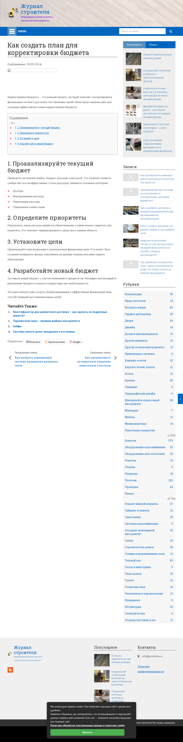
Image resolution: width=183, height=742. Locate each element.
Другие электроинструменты (149, 347)
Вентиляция (149, 294)
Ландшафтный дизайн (149, 393)
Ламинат (149, 387)
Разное (129, 493)
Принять (87, 732)
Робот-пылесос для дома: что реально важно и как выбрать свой (157, 230)
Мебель (149, 417)
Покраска (149, 473)
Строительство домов (149, 547)
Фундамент (149, 600)
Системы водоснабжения (149, 523)
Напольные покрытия (140, 430)
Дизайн (149, 327)
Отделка (149, 460)
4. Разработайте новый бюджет (35, 143)
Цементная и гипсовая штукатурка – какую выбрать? (156, 128)
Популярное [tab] (134, 44)
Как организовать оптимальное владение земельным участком (94, 359)
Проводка (149, 487)
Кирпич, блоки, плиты (149, 367)
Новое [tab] (153, 44)
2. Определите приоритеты (33, 133)
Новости (149, 440)
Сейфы (17, 326)
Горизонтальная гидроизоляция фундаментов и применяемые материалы (157, 145)
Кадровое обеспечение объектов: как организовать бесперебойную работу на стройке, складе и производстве (156, 247)
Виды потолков (149, 300)
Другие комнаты (149, 340)
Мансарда (149, 410)
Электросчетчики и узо (149, 620)
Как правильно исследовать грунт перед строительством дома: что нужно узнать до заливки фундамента (156, 267)
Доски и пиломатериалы (149, 334)
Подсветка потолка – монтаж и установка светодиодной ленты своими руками (155, 94)
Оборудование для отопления (149, 453)
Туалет (149, 580)
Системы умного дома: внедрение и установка (44, 331)
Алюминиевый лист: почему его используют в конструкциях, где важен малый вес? (156, 195)
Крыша (149, 380)
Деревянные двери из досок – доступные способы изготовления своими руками (156, 111)
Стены (149, 540)
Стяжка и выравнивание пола (149, 553)
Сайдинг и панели (149, 510)
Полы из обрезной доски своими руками (157, 56)
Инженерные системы (149, 354)
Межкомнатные (149, 423)
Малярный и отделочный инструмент (149, 402)
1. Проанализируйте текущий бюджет (38, 127)
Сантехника (149, 517)
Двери (149, 320)
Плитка (149, 467)
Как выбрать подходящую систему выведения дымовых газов (36, 359)
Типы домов (149, 573)
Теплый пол (149, 560)
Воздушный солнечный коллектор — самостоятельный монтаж (157, 76)
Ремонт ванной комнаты (149, 503)
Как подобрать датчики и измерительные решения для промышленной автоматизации (156, 213)
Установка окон (149, 587)
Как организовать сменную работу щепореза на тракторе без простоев (157, 179)
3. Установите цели (28, 138)
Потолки (149, 480)
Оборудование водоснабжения (149, 447)
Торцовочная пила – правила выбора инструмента (46, 321)
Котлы (149, 373)
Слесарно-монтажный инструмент (149, 532)
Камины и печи (149, 360)
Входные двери (149, 307)
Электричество (149, 613)
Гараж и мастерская (149, 314)
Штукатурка (149, 607)
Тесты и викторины (149, 567)
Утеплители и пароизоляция (149, 593)
